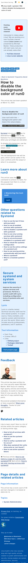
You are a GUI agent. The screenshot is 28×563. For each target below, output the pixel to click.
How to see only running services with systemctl (14, 463)
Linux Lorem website (15, 56)
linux (7, 68)
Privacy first (5, 511)
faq (3, 68)
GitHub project (13, 341)
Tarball (10, 345)
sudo (17, 68)
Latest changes (9, 543)
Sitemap (7, 541)
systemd (15, 6)
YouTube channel (13, 54)
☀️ (19, 2)
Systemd (4, 133)
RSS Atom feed (9, 539)
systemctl (5, 71)
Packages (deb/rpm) (15, 343)
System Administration (13, 502)
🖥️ (16, 2)
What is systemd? (11, 255)
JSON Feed (21, 539)
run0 (12, 68)
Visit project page (10, 350)
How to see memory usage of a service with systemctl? (13, 459)
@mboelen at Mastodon (12, 536)
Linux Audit (7, 6)
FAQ (21, 6)
